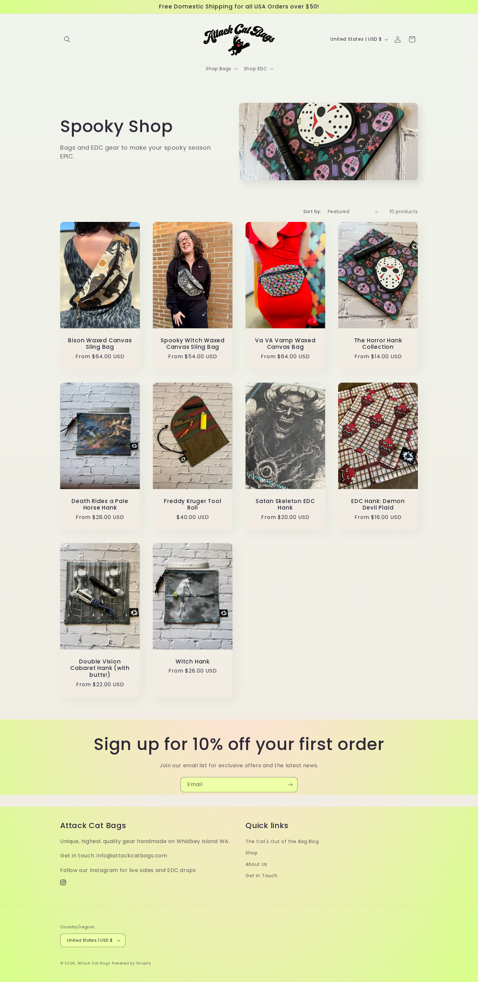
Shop (252, 853)
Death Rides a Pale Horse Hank (100, 504)
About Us (256, 864)
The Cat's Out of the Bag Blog (282, 841)
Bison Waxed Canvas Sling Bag (100, 344)
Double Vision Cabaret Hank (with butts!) (100, 668)
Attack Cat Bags (94, 963)
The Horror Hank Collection (378, 344)
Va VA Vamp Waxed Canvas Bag (285, 344)
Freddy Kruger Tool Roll (192, 504)
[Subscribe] (290, 784)
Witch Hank (193, 661)
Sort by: (312, 211)
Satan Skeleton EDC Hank (285, 504)
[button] (67, 39)
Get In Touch (261, 875)
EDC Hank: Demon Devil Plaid (378, 504)
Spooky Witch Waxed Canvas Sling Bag (193, 344)
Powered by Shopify (131, 963)
